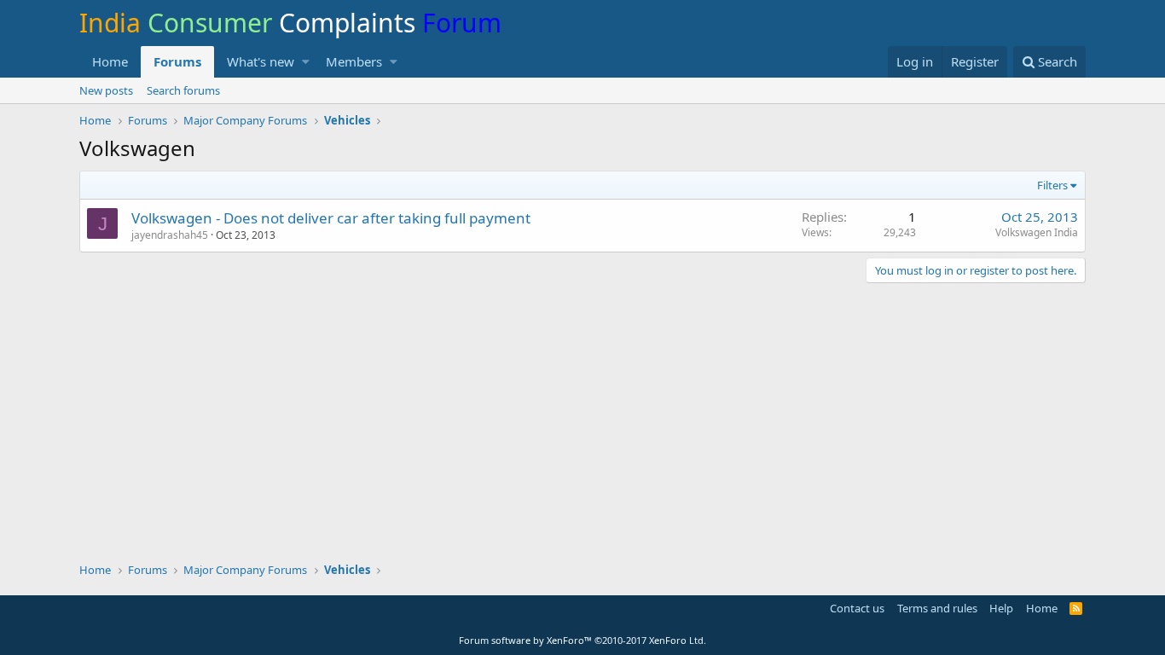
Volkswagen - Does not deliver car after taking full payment (330, 218)
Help (1001, 608)
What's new (260, 61)
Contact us (857, 608)
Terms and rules (937, 608)
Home (110, 61)
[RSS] (1076, 608)
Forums (177, 61)
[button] (306, 62)
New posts (106, 90)
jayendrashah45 (169, 235)
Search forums (183, 90)
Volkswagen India (1036, 232)
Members (354, 61)
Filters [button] (1052, 185)
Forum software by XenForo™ (582, 640)
